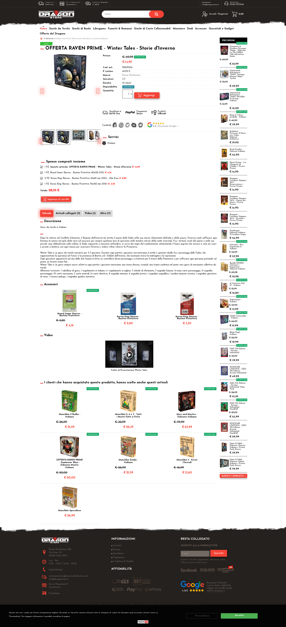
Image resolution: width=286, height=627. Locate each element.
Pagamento (119, 557)
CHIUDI (282, 608)
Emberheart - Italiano (236, 301)
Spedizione (118, 553)
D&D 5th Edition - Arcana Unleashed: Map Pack (237, 386)
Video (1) (90, 213)
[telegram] (140, 125)
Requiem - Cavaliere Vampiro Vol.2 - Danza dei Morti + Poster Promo (238, 200)
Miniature (179, 28)
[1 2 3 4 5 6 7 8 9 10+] (127, 94)
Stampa (111, 143)
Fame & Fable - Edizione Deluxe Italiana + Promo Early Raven (237, 462)
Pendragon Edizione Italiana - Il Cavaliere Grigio (238, 232)
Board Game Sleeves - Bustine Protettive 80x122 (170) (77, 173)
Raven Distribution (131, 75)
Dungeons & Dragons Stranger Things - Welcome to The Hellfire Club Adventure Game (238, 51)
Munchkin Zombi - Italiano (128, 461)
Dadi (190, 28)
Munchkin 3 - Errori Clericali (187, 461)
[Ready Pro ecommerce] (143, 622)
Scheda (46, 213)
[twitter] (127, 125)
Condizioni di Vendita (123, 561)
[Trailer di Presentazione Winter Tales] (129, 355)
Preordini (228, 40)
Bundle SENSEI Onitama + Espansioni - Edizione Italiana (237, 266)
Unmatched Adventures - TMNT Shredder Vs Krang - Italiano (237, 97)
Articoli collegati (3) (68, 213)
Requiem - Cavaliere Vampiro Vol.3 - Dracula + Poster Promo (238, 217)
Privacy (77, 616)
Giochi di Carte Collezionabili (152, 28)
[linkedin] (134, 125)
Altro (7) (105, 213)
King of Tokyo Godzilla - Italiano (238, 116)
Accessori (201, 28)
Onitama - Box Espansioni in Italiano (236, 247)
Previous (41, 141)
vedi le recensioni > (216, 591)
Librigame (99, 28)
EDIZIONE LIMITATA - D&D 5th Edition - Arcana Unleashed (238, 370)
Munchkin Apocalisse (69, 510)
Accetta (239, 615)
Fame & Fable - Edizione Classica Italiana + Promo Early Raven (237, 446)
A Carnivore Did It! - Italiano (237, 284)
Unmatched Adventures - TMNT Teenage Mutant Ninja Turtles (237, 74)
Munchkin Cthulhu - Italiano (69, 415)
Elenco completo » (234, 476)
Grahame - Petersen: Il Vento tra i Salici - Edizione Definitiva (238, 135)
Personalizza (202, 616)
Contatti (117, 545)
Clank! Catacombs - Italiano (238, 317)
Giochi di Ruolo (81, 28)
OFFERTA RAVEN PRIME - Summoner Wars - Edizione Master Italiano (69, 464)
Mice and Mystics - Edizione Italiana (187, 415)
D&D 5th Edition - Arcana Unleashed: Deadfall (237, 406)
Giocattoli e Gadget (221, 28)
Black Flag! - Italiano (235, 333)
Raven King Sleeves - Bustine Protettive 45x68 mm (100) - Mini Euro (85, 178)
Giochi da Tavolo (59, 28)
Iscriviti (218, 553)
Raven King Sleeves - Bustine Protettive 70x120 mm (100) (78, 184)
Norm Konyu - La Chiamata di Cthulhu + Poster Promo (238, 165)
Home (43, 28)
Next (99, 141)
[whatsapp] (121, 125)
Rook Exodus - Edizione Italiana (237, 150)
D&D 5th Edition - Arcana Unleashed (237, 351)
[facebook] (114, 125)
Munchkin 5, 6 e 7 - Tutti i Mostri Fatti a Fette (128, 415)
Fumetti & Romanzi (120, 28)
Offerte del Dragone (52, 33)
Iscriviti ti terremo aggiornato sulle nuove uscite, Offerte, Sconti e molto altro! (203, 561)
